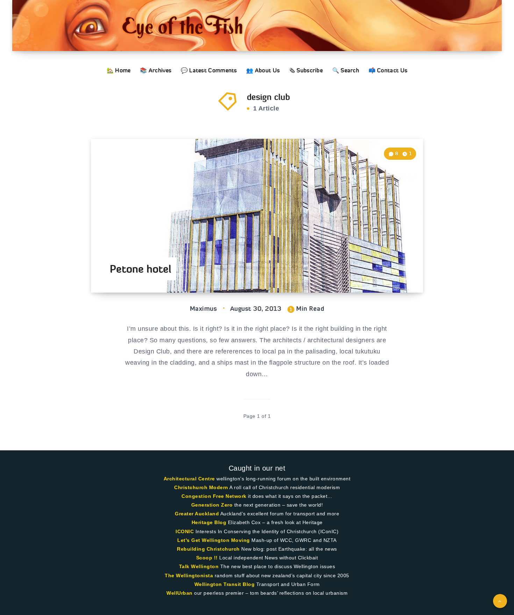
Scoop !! (207, 557)
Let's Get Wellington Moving (213, 540)
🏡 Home (119, 70)
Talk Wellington (199, 566)
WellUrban (179, 593)
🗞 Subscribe (306, 70)
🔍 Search (345, 70)
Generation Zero (212, 505)
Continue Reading (390, 271)
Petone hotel (140, 269)
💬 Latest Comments (209, 70)
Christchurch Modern (201, 487)
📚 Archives (155, 70)
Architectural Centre (189, 478)
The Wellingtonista (189, 575)
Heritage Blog (209, 522)
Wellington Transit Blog (224, 584)
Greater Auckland (197, 513)
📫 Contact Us (388, 70)
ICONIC (185, 531)
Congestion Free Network (214, 496)
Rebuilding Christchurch (208, 549)
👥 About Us (263, 70)
